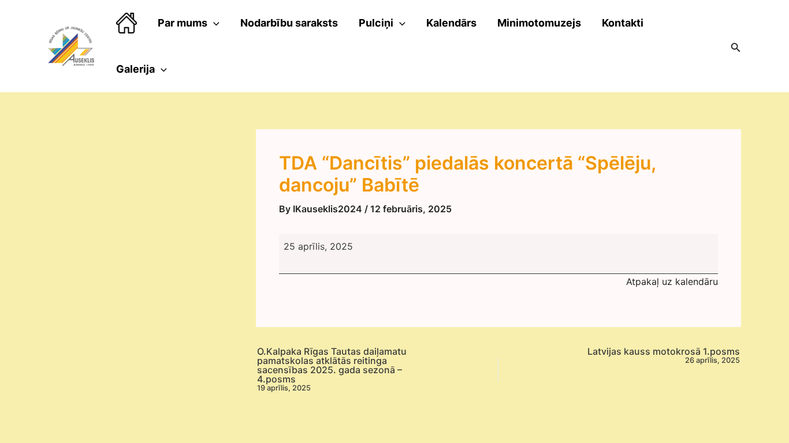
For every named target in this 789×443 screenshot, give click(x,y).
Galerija (135, 69)
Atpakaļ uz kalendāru (672, 281)
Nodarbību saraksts (289, 23)
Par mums (182, 23)
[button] (736, 46)
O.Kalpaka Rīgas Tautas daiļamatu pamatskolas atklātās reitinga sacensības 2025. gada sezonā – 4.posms (332, 369)
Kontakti (622, 23)
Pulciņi (376, 23)
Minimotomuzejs (539, 23)
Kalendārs (451, 23)
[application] (213, 23)
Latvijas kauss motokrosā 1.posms (663, 356)
